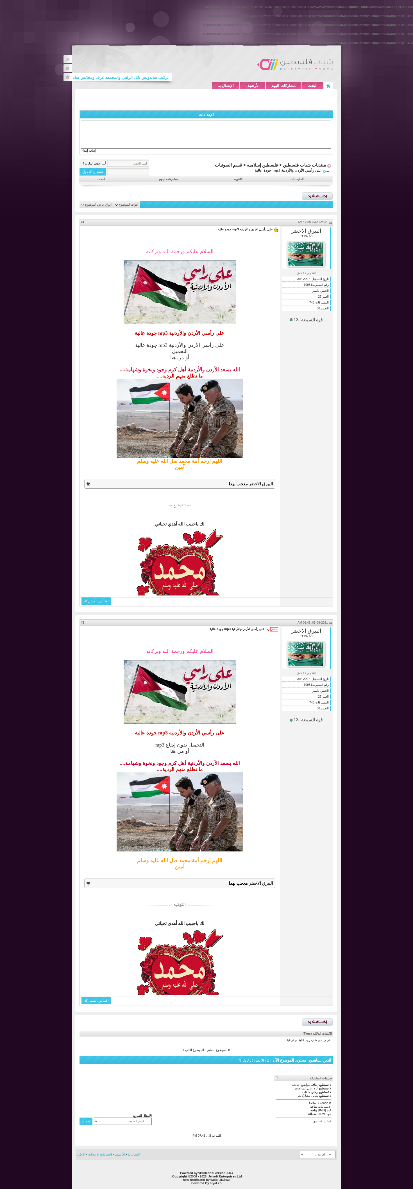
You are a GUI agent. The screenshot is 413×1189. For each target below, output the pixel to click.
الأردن (327, 1040)
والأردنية (292, 1040)
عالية (301, 1040)
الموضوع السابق (216, 1049)
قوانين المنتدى (322, 1121)
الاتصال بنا (134, 1154)
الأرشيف (253, 85)
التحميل (180, 351)
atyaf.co (216, 1183)
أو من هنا (179, 357)
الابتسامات (324, 1106)
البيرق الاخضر (306, 231)
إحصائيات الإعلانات (100, 1154)
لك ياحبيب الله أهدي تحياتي (180, 524)
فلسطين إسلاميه (262, 165)
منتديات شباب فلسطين (304, 165)
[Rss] (67, 59)
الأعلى (81, 1154)
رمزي (310, 1040)
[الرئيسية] (328, 85)
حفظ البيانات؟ (92, 163)
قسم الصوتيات (228, 165)
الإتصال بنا (225, 85)
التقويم (238, 179)
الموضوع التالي (194, 1049)
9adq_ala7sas (220, 1179)
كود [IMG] (324, 1110)
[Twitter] (67, 68)
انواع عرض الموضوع (98, 204)
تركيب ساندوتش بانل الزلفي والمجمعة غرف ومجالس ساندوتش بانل (129, 77)
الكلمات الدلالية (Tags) (317, 1033)
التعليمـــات (297, 179)
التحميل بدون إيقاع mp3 (179, 745)
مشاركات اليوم (283, 85)
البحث (312, 85)
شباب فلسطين (295, 64)
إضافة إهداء (88, 150)
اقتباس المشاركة (96, 601)
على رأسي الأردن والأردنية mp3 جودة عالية (179, 345)
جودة (318, 1040)
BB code (322, 1103)
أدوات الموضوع (128, 204)
